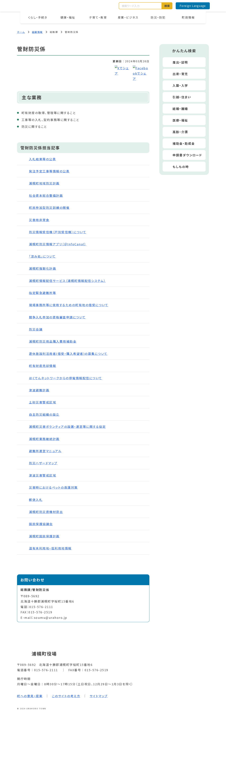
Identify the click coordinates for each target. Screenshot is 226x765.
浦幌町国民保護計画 (44, 536)
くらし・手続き (37, 17)
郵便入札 (36, 499)
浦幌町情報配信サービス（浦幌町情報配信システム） (67, 280)
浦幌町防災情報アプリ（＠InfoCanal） (57, 244)
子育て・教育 (98, 17)
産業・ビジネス (128, 17)
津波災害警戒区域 (42, 475)
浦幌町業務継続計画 (44, 439)
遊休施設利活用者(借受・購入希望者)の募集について (68, 353)
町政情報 (188, 17)
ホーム (21, 32)
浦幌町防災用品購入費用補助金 (52, 341)
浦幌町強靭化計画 (42, 268)
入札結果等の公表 (42, 159)
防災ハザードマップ (43, 463)
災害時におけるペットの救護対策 (53, 487)
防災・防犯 (158, 17)
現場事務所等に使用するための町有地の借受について (68, 305)
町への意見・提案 (30, 696)
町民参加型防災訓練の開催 (49, 207)
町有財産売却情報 (42, 366)
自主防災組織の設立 (44, 414)
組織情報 (37, 32)
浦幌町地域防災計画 (44, 183)
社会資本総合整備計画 (46, 195)
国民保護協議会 (41, 524)
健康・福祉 (67, 17)
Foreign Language (193, 6)
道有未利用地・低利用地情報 (50, 548)
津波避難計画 (39, 390)
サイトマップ (99, 696)
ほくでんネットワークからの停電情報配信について (65, 378)
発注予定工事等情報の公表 (49, 171)
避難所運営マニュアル (45, 451)
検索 (167, 6)
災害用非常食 (39, 220)
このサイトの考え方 (66, 696)
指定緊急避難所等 (42, 293)
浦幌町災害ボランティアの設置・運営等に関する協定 (67, 426)
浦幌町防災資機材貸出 (46, 512)
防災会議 (36, 329)
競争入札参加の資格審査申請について (57, 317)
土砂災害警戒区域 (42, 402)
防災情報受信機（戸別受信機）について (57, 232)
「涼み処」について (42, 256)
